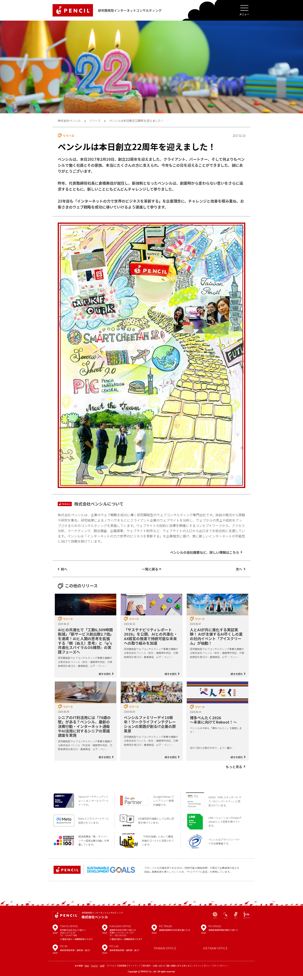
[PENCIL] (73, 10)
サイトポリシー (221, 965)
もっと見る (234, 767)
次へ (239, 569)
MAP (55, 930)
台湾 (102, 965)
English (94, 965)
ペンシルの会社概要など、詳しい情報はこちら (204, 552)
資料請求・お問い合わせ (153, 965)
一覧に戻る (150, 569)
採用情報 (122, 965)
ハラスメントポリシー (201, 965)
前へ (64, 569)
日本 (87, 965)
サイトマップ (134, 965)
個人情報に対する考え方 (178, 965)
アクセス (112, 965)
